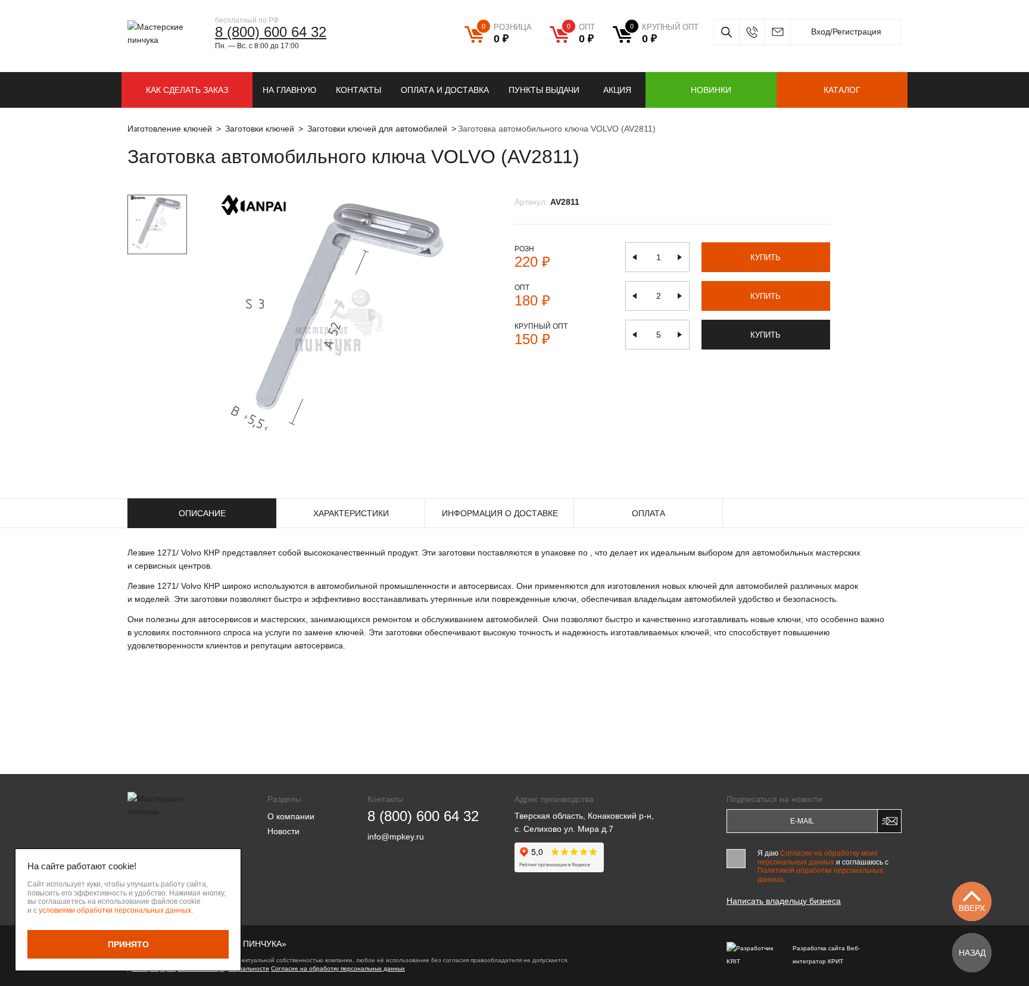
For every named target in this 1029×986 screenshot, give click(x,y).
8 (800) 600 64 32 (270, 32)
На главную (289, 90)
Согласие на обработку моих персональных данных (817, 857)
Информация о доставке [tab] (500, 513)
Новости (283, 831)
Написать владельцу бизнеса (783, 901)
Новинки (711, 90)
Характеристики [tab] (351, 513)
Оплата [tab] (648, 513)
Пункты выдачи (544, 90)
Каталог (842, 90)
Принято (128, 944)
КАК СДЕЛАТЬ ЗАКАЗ (187, 90)
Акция (617, 90)
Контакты (358, 90)
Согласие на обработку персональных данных (338, 968)
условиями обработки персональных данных (115, 910)
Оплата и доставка (445, 90)
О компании (290, 816)
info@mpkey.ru (777, 32)
